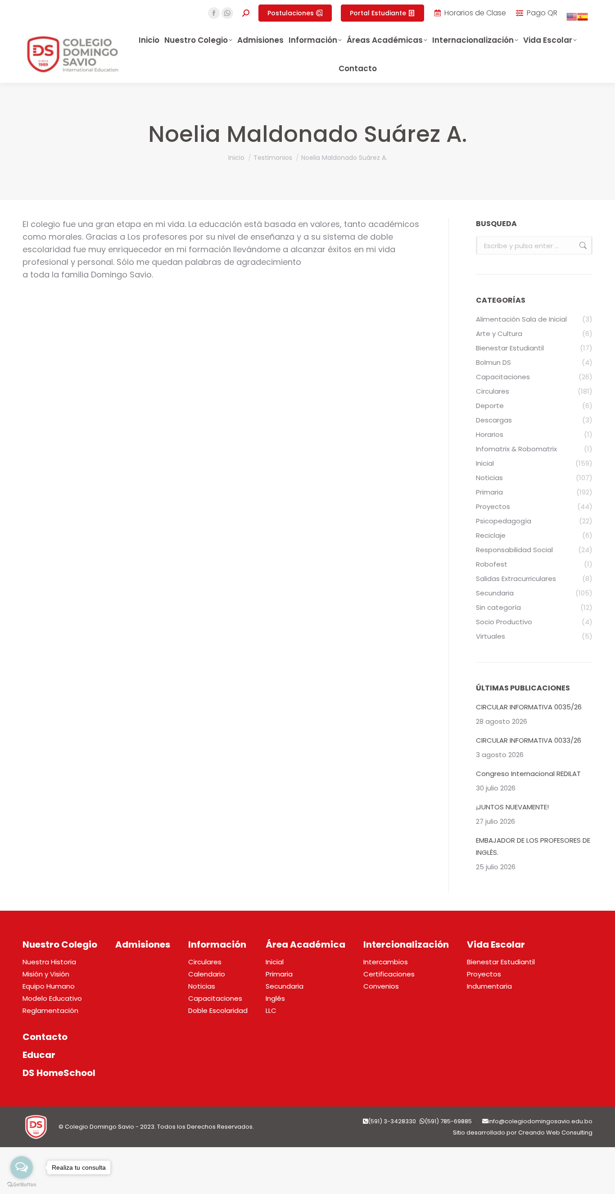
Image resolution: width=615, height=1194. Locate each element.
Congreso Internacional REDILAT (528, 773)
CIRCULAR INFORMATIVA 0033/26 (528, 740)
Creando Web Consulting (555, 1132)
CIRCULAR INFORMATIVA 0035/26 (529, 707)
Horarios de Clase (475, 13)
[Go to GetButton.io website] (21, 1185)
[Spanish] (582, 19)
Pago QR (542, 13)
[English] (571, 19)
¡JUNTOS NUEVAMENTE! (512, 807)
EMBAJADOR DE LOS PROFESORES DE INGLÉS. (533, 846)
